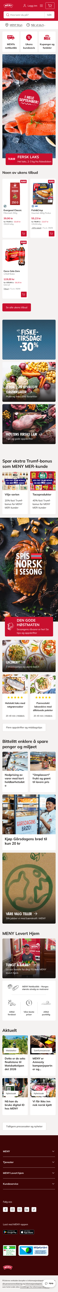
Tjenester (8, 1162)
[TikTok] (34, 1209)
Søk (49, 14)
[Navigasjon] (41, 5)
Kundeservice (10, 1183)
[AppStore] (27, 1232)
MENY (6, 1151)
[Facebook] (5, 1209)
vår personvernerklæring (12, 1284)
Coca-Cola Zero (12, 271)
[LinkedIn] (26, 1209)
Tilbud (6, 289)
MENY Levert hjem (13, 1172)
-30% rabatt (36, 228)
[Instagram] (12, 1209)
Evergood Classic (13, 210)
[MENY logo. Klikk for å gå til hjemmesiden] (8, 6)
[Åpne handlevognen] (50, 5)
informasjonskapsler (33, 1284)
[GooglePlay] (10, 1232)
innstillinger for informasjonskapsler (34, 1287)
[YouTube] (19, 1209)
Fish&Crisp (37, 210)
